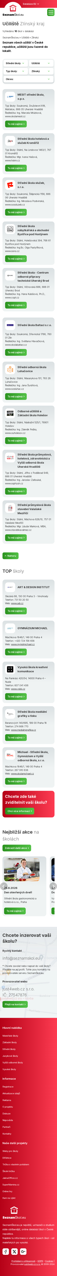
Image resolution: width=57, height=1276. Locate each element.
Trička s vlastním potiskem (15, 1164)
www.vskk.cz (18, 688)
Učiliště (25, 37)
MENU (51, 12)
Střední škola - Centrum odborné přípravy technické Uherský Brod (33, 276)
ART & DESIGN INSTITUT (34, 587)
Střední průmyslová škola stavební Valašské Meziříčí (34, 509)
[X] (14, 1251)
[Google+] (23, 1251)
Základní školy (9, 1042)
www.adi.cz (17, 603)
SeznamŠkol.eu (10, 37)
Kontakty (6, 1133)
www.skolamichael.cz (22, 773)
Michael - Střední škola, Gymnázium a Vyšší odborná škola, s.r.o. (33, 756)
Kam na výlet (8, 1198)
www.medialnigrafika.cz (23, 729)
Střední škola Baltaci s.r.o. (35, 325)
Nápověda (7, 1120)
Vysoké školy (9, 1069)
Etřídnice (6, 1157)
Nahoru (11, 555)
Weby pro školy (10, 1151)
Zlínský (35, 37)
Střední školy (8, 1049)
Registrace (7, 1086)
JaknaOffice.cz (10, 1178)
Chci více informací (19, 811)
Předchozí (4, 886)
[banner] (13, 9)
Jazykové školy (10, 1056)
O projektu (7, 1106)
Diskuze (6, 1113)
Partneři (6, 1127)
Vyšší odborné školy (12, 1062)
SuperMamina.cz (10, 1184)
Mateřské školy (10, 1035)
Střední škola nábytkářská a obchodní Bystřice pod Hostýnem (33, 230)
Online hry (7, 1191)
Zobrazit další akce (16, 848)
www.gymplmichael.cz (23, 644)
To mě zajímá (15, 124)
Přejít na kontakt (14, 1004)
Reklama (6, 1100)
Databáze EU (29, 4)
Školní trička (8, 1171)
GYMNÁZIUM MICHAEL (33, 628)
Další (53, 886)
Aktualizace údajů (11, 1093)
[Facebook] (5, 1251)
